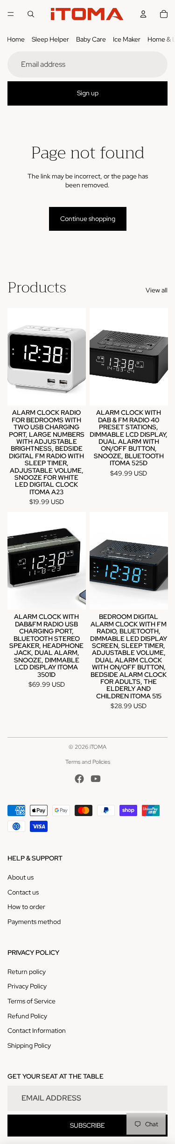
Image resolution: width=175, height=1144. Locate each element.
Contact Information (36, 1030)
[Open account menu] (143, 14)
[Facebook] (79, 778)
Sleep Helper (50, 39)
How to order (26, 906)
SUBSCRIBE (87, 1125)
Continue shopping (87, 218)
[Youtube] (95, 778)
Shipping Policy (29, 1045)
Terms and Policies (87, 762)
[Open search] (31, 14)
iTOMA (98, 747)
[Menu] (10, 14)
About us (20, 877)
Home (16, 39)
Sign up (87, 93)
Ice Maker (126, 39)
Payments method (34, 921)
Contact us (23, 892)
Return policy (26, 971)
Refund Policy (27, 1016)
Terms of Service (31, 1001)
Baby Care (91, 39)
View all (157, 290)
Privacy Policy (27, 986)
